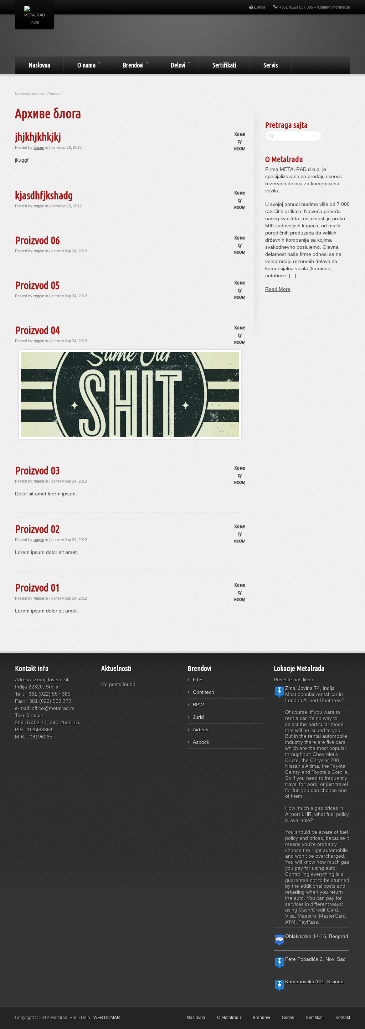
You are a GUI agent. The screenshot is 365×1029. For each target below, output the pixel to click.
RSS (20, 750)
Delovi (171, 65)
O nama (80, 65)
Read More (278, 289)
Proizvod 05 (37, 285)
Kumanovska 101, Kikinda (314, 981)
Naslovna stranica (29, 94)
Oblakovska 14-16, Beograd (316, 936)
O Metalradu (284, 159)
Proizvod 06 (37, 240)
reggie (39, 206)
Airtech (201, 729)
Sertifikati (224, 65)
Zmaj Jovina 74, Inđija (310, 688)
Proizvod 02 (37, 529)
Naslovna (39, 65)
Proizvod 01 (37, 587)
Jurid (198, 717)
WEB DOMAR (106, 1017)
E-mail (259, 7)
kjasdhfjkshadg (44, 195)
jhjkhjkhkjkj (38, 137)
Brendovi (126, 65)
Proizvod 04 (37, 330)
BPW (198, 704)
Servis (270, 65)
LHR (307, 814)
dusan (39, 147)
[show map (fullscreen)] (279, 697)
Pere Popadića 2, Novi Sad (315, 959)
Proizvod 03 (37, 470)
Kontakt (342, 1017)
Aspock (201, 742)
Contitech (203, 692)
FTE (197, 679)
